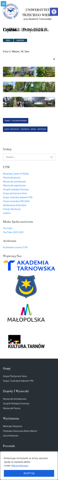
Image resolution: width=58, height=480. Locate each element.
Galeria (20, 40)
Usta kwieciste (10, 435)
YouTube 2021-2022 (13, 232)
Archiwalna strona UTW (15, 247)
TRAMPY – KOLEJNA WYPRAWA (15, 121)
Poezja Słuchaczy (12, 209)
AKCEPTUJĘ (29, 473)
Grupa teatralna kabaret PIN (17, 197)
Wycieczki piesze (11, 177)
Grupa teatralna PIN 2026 (16, 201)
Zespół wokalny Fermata (16, 189)
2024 (8, 40)
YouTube (7, 228)
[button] (54, 12)
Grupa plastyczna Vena (15, 193)
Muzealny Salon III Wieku (16, 173)
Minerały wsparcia (12, 426)
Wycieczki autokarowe (14, 181)
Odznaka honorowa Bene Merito (20, 430)
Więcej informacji (19, 465)
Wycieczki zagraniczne (14, 185)
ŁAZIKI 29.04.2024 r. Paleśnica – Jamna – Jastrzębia (25, 129)
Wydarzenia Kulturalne (14, 205)
